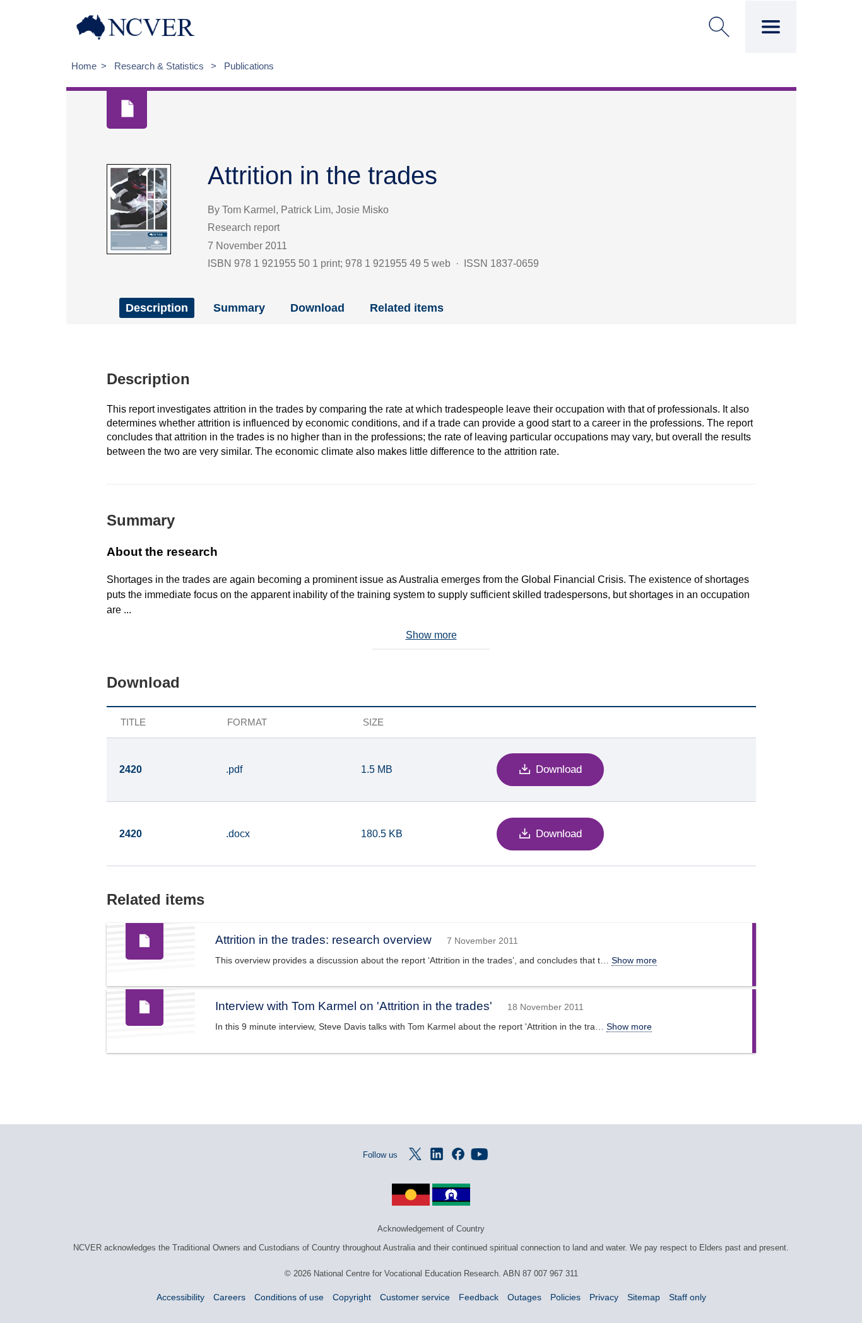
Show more (431, 635)
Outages (524, 1297)
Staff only (687, 1297)
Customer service (415, 1297)
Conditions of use (289, 1297)
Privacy (603, 1297)
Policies (565, 1297)
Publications (249, 66)
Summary (239, 308)
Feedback (479, 1297)
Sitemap (643, 1297)
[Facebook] (458, 1153)
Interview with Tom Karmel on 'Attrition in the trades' (353, 1006)
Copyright (352, 1297)
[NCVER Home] (158, 27)
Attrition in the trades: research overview (323, 939)
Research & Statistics (160, 66)
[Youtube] (479, 1153)
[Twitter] (415, 1153)
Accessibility (180, 1297)
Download (317, 308)
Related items (407, 308)
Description (157, 308)
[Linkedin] (436, 1153)
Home (84, 66)
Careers (229, 1297)
